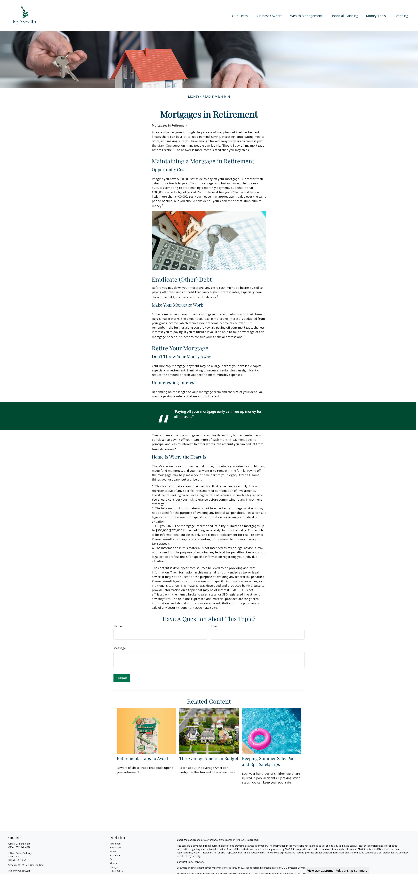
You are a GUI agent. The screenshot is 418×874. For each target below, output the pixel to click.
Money (113, 863)
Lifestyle (114, 867)
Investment (115, 847)
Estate (113, 851)
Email (214, 626)
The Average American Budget (208, 758)
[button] (240, 15)
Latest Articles (117, 871)
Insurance (115, 855)
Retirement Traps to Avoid (142, 758)
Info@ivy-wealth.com (19, 870)
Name (117, 626)
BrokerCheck (251, 839)
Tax (111, 859)
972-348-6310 (23, 843)
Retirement (115, 843)
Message (119, 648)
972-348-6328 (23, 847)
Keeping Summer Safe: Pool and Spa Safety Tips (269, 761)
